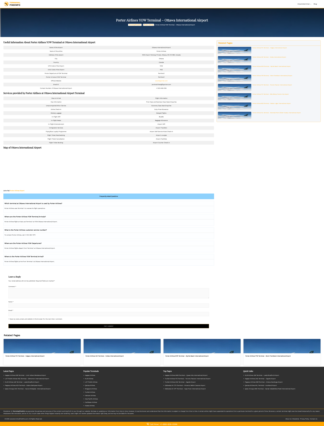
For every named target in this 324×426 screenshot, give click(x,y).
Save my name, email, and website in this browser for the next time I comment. (36, 319)
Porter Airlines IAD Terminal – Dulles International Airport (269, 57)
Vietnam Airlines (90, 395)
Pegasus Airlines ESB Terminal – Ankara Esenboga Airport (264, 382)
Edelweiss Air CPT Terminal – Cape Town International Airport (185, 389)
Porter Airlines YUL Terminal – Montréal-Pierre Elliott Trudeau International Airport (277, 112)
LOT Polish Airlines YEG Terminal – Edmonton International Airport (27, 378)
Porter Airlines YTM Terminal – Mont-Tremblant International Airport (272, 75)
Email (10, 310)
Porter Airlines (148, 25)
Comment (12, 286)
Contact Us (313, 419)
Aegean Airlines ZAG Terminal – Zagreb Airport (260, 378)
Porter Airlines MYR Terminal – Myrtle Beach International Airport (272, 66)
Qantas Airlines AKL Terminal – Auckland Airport (261, 385)
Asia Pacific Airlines (91, 399)
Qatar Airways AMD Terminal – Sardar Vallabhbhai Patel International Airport (270, 389)
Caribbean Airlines (91, 402)
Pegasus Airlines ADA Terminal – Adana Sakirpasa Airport (23, 385)
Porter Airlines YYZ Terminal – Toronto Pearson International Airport (272, 85)
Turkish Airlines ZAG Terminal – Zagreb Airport (180, 382)
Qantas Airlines (90, 385)
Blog (315, 4)
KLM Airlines (89, 378)
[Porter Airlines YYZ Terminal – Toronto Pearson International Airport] (234, 87)
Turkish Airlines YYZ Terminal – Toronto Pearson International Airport (187, 378)
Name (10, 302)
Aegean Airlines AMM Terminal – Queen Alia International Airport (186, 375)
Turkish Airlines (90, 392)
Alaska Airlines (90, 405)
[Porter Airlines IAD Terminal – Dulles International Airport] (234, 59)
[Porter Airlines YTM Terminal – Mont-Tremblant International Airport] (234, 78)
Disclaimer (295, 419)
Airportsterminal (304, 4)
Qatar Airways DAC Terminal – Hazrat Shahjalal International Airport (28, 389)
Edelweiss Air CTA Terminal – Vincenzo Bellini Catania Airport (185, 385)
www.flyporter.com (161, 81)
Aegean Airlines (90, 375)
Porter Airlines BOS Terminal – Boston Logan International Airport (272, 103)
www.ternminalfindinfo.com (19, 419)
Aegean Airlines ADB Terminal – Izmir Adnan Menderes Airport (25, 375)
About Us (288, 419)
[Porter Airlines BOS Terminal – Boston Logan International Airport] (234, 105)
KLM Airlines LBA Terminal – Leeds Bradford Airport (22, 382)
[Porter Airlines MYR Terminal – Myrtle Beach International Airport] (234, 68)
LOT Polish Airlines (91, 382)
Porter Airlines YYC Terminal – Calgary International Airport (270, 47)
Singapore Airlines (91, 389)
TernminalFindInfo (135, 25)
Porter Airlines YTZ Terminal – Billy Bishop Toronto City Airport (271, 94)
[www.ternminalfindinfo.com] (12, 4)
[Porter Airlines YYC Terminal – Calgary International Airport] (234, 50)
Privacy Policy (304, 419)
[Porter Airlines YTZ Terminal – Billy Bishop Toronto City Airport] (234, 96)
